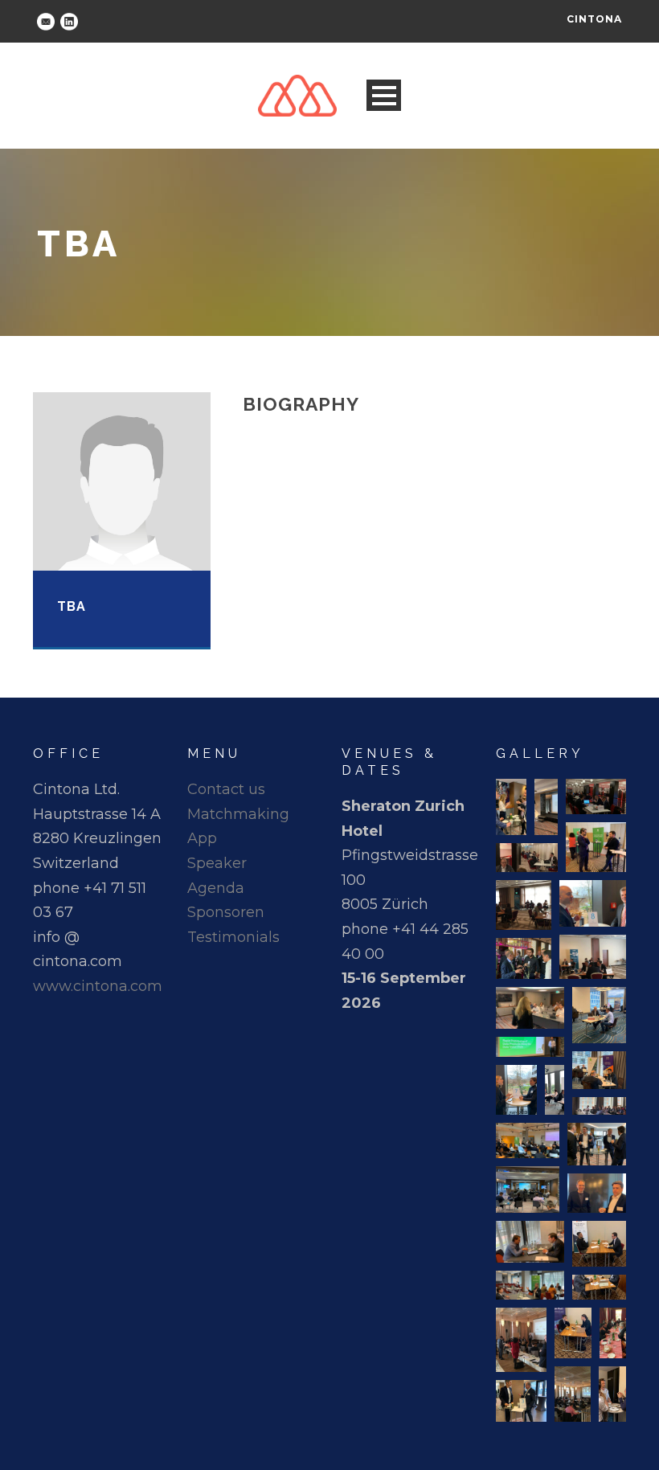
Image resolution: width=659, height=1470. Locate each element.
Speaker (217, 863)
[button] (511, 807)
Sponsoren (225, 912)
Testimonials (233, 937)
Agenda (215, 888)
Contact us (226, 789)
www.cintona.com (97, 986)
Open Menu (383, 95)
